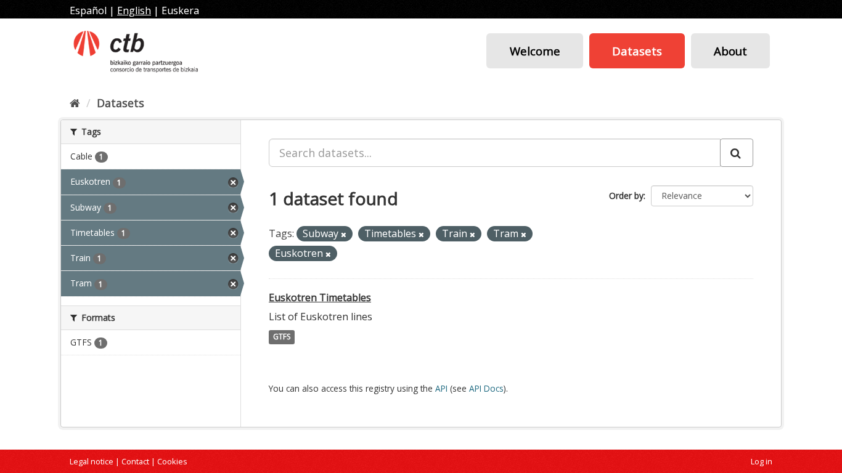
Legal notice (91, 461)
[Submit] (736, 153)
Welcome (535, 51)
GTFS (281, 337)
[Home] (75, 102)
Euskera (180, 10)
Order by (626, 195)
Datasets (637, 51)
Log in (761, 461)
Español (88, 10)
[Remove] (343, 234)
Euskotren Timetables (320, 297)
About (730, 51)
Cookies (172, 461)
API (441, 388)
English (134, 10)
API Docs (486, 388)
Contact (135, 461)
